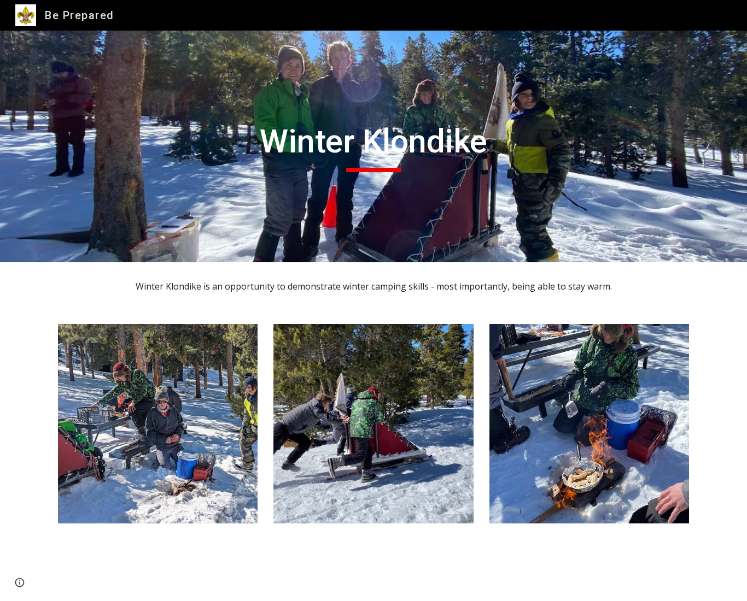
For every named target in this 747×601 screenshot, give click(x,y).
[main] (373, 146)
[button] (19, 582)
